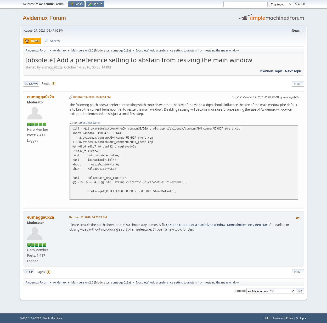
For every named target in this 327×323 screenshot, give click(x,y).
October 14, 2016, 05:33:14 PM (92, 97)
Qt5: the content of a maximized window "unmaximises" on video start (217, 225)
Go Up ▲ (301, 318)
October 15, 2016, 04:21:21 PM (88, 217)
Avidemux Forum (44, 18)
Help (267, 318)
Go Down (31, 83)
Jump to (240, 291)
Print (298, 83)
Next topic (293, 71)
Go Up (28, 272)
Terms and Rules (283, 318)
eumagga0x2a (120, 50)
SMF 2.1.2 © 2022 (30, 318)
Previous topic (271, 71)
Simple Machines (52, 318)
